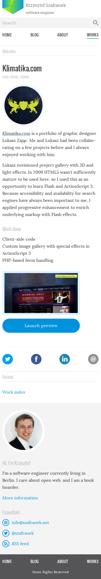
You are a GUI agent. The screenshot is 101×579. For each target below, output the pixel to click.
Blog (35, 35)
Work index (13, 392)
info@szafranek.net (30, 522)
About (62, 35)
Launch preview (41, 325)
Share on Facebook (36, 359)
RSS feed (20, 543)
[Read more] (50, 431)
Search (96, 23)
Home (7, 35)
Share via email (93, 359)
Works (93, 35)
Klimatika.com (16, 133)
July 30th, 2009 (15, 76)
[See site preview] (41, 293)
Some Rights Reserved (50, 572)
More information (20, 498)
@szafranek (23, 533)
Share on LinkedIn (64, 359)
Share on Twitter (7, 359)
